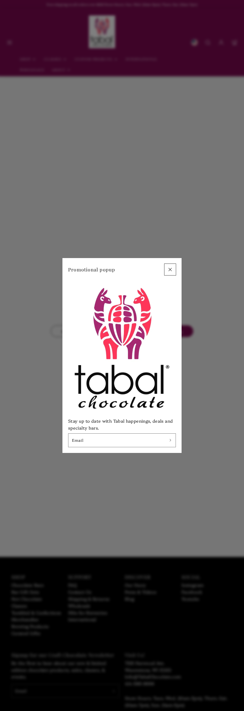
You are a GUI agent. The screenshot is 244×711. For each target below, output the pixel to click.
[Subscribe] (170, 440)
